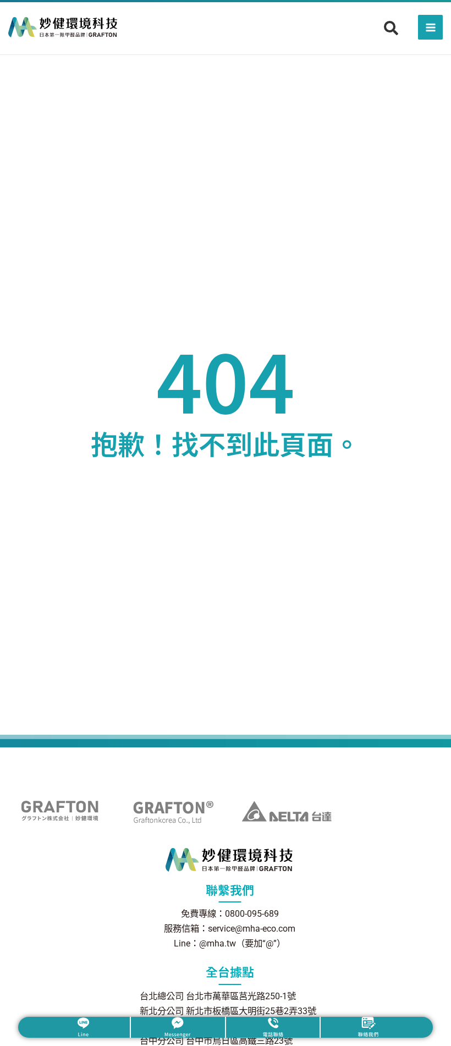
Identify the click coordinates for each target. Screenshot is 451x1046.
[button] (391, 28)
